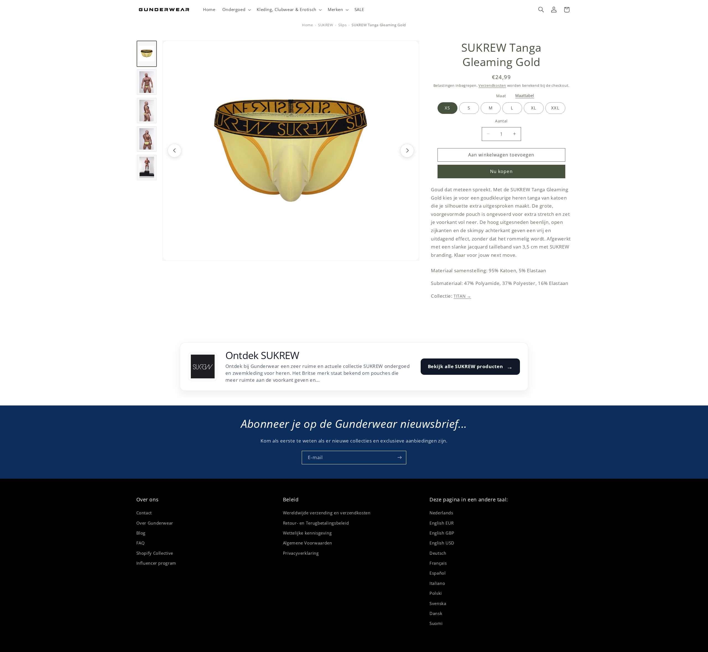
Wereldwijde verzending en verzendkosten (327, 512)
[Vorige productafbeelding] (174, 150)
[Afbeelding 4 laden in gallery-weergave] (147, 138)
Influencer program (156, 563)
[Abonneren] (399, 457)
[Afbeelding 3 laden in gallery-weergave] (147, 110)
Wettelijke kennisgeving (307, 533)
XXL (555, 108)
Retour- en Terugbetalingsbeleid (316, 523)
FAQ (140, 543)
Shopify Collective (154, 553)
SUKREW (325, 25)
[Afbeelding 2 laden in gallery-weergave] (147, 82)
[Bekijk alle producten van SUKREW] (202, 366)
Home (307, 25)
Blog (141, 533)
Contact (144, 512)
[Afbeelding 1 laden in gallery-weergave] (147, 53)
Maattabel (524, 95)
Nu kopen (501, 171)
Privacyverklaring (301, 553)
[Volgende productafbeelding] (407, 150)
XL (533, 108)
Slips (342, 25)
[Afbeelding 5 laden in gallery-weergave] (147, 167)
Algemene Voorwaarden (307, 543)
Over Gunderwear (154, 523)
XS (447, 108)
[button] (236, 10)
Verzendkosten (492, 85)
